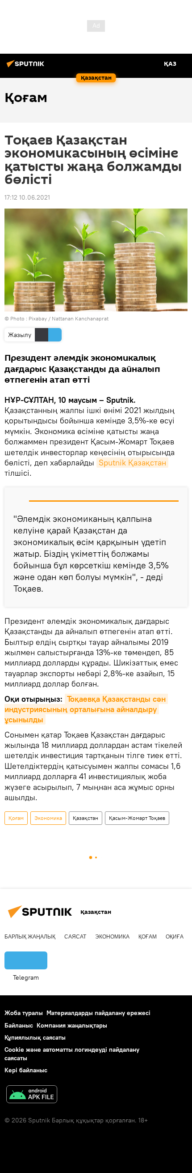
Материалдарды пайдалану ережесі (98, 1013)
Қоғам (16, 818)
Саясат (75, 937)
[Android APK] (31, 1095)
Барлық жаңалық (29, 937)
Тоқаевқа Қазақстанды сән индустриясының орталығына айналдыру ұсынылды (86, 709)
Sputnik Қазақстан (132, 462)
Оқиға (175, 937)
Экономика (48, 818)
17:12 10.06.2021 (27, 197)
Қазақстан (85, 818)
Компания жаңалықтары (72, 1025)
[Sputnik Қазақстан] (26, 67)
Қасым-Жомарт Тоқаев (137, 818)
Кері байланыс (25, 1070)
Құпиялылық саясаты (35, 1037)
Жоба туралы (23, 1013)
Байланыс (18, 1025)
